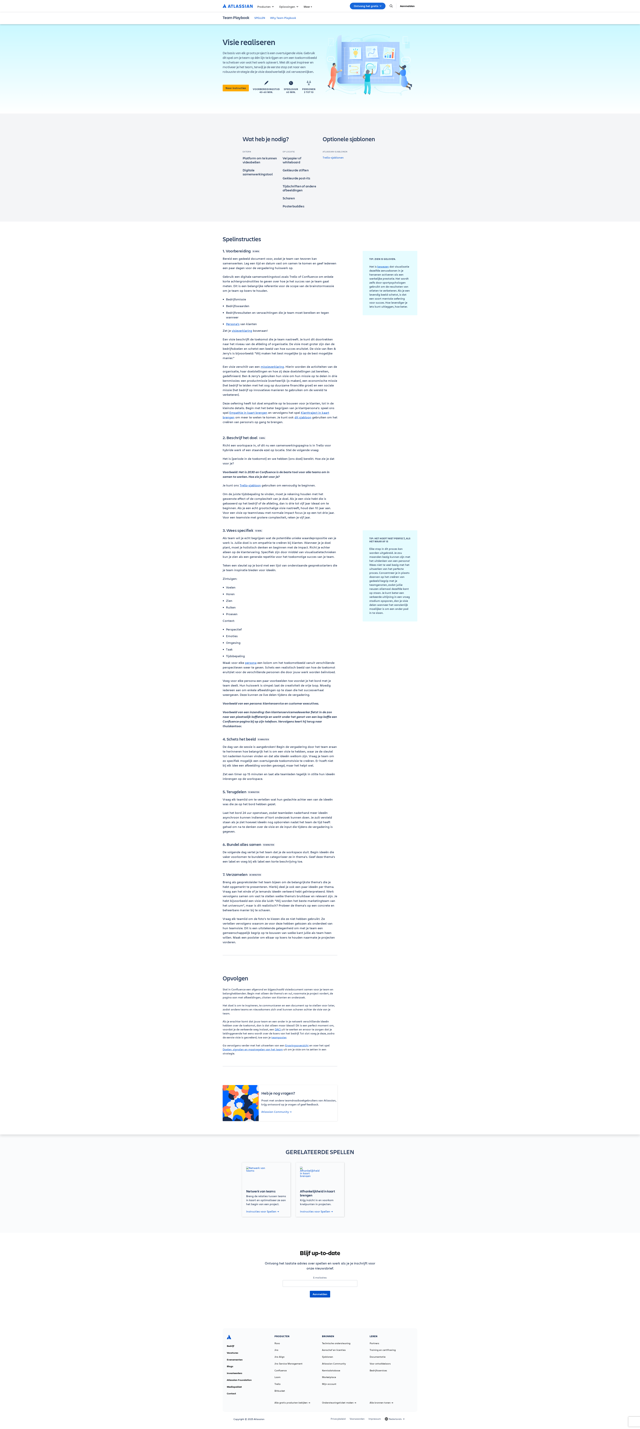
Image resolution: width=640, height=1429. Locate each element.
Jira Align (279, 1356)
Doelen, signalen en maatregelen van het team (253, 1049)
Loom (277, 1377)
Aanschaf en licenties (334, 1350)
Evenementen (235, 1359)
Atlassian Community (275, 1111)
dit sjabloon (302, 417)
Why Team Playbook (283, 18)
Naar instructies (236, 88)
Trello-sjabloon (250, 485)
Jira (276, 1350)
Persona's (233, 324)
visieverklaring (242, 331)
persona (250, 663)
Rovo (277, 1343)
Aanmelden (407, 6)
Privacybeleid (338, 1418)
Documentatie (378, 1356)
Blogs (230, 1366)
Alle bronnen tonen (380, 1402)
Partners (374, 1343)
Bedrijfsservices (378, 1370)
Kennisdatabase (331, 1370)
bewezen (383, 266)
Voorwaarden (357, 1418)
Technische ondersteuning (336, 1343)
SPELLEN (259, 18)
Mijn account (329, 1384)
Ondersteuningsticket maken (338, 1402)
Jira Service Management (288, 1363)
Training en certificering (383, 1350)
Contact (231, 1393)
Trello (277, 1384)
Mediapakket (234, 1386)
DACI (278, 1029)
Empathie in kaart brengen (248, 413)
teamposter (278, 1037)
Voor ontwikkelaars (380, 1363)
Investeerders (234, 1373)
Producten (264, 6)
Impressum (374, 1418)
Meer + (308, 6)
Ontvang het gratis (366, 6)
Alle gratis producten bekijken (291, 1402)
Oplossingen (287, 6)
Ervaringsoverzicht (297, 1045)
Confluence (280, 1370)
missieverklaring (272, 367)
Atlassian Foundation (239, 1380)
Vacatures (232, 1352)
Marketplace (329, 1377)
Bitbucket (279, 1390)
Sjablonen (327, 1356)
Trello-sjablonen (333, 157)
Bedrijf (230, 1346)
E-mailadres (320, 1277)
